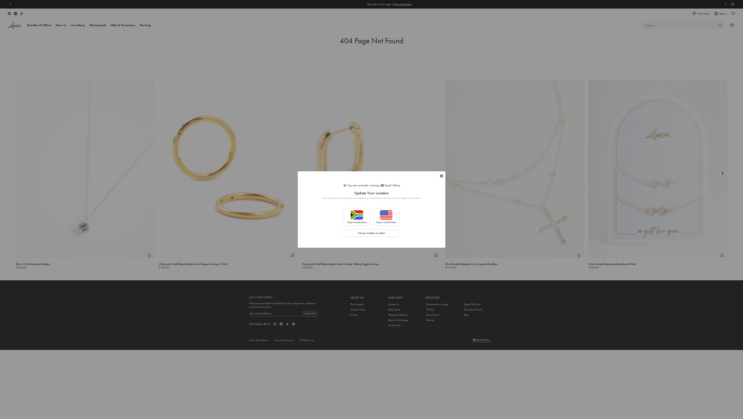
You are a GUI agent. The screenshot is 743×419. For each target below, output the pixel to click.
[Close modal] (441, 176)
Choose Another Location (371, 233)
